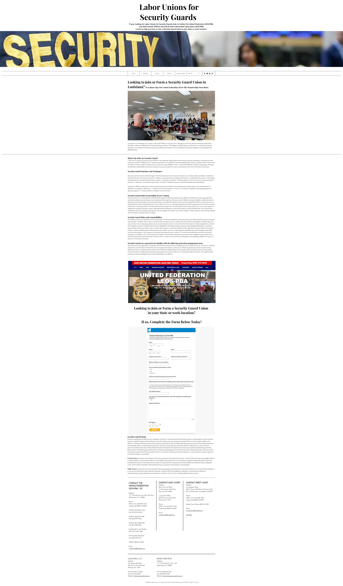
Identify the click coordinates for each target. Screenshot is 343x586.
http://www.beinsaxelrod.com (172, 576)
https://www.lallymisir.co (142, 576)
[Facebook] (205, 73)
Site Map (189, 515)
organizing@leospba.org (137, 548)
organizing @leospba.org (194, 510)
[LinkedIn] (210, 73)
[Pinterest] (212, 73)
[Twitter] (207, 73)
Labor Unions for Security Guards (169, 12)
